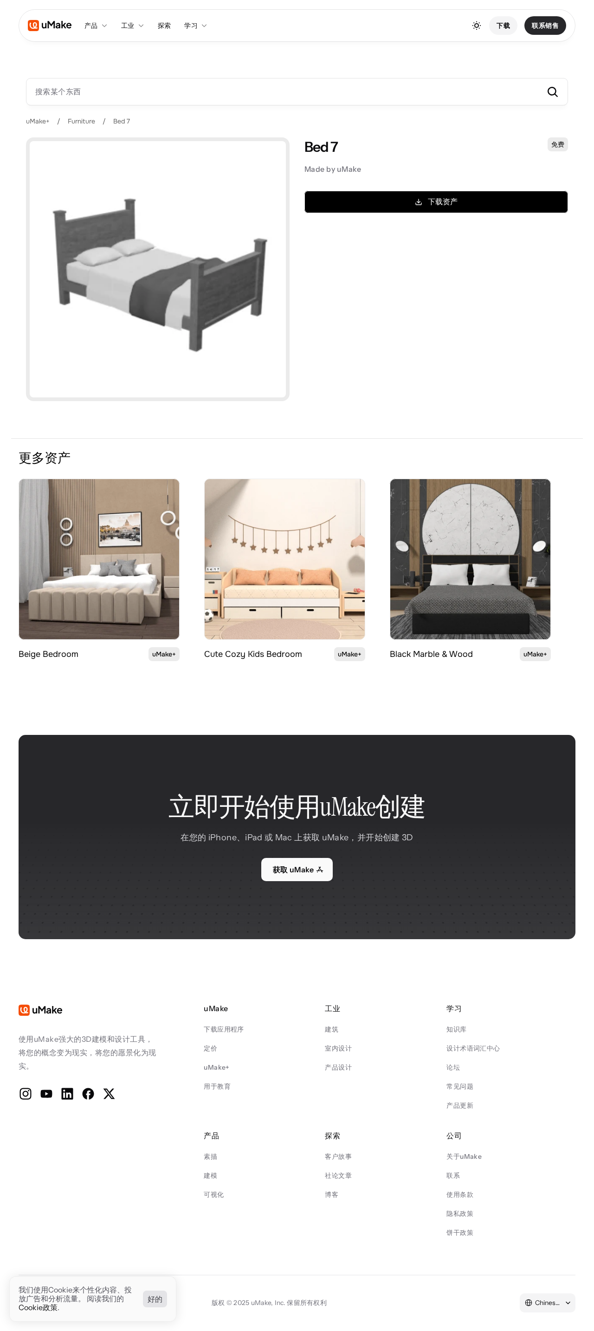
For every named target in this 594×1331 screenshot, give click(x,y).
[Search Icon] (297, 91)
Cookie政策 (38, 1307)
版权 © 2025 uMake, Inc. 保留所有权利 (269, 1303)
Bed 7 (121, 121)
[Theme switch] (476, 25)
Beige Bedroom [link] (48, 654)
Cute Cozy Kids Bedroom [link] (253, 654)
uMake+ (38, 121)
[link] (99, 559)
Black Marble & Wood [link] (431, 654)
